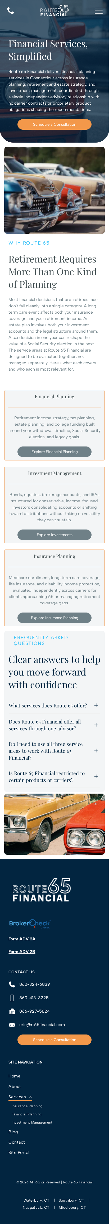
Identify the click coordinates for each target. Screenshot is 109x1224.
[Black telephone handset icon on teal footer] (10, 13)
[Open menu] (99, 11)
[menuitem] (54, 1076)
